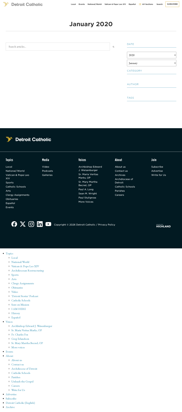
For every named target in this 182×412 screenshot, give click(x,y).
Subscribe (172, 4)
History (15, 313)
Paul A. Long (85, 189)
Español (132, 4)
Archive (10, 407)
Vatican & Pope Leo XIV (115, 4)
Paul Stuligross (87, 197)
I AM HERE (18, 309)
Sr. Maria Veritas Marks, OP (88, 176)
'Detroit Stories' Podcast (24, 296)
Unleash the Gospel (22, 381)
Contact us (121, 171)
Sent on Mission (20, 304)
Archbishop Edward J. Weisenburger (90, 168)
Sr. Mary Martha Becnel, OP (87, 184)
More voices (18, 347)
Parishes (120, 190)
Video (45, 166)
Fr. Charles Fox (19, 334)
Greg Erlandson (20, 339)
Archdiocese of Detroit (124, 181)
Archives (120, 175)
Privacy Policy (106, 224)
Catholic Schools (16, 186)
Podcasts (47, 171)
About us (120, 166)
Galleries (47, 175)
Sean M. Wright (87, 193)
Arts (8, 190)
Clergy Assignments (17, 195)
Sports (10, 182)
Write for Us (158, 175)
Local (73, 4)
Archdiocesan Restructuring (27, 270)
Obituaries (12, 199)
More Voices (85, 201)
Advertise (157, 171)
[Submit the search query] (113, 47)
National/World (95, 4)
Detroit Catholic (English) (20, 403)
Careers (119, 195)
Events (82, 4)
